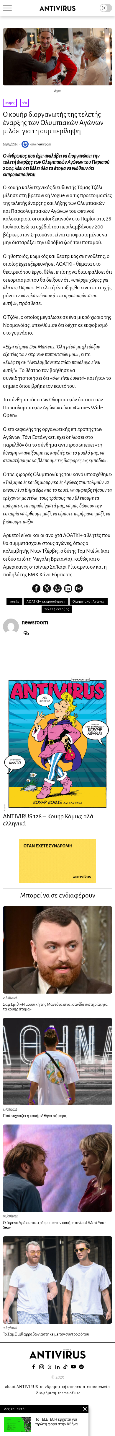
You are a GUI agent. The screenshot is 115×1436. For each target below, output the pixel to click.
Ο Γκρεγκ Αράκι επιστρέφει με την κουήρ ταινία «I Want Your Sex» (54, 1225)
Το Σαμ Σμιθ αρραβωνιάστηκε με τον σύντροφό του (46, 1334)
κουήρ (14, 601)
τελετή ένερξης (57, 609)
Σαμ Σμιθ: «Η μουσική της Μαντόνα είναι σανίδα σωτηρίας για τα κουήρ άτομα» (55, 1007)
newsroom (44, 144)
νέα (24, 103)
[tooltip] (36, 588)
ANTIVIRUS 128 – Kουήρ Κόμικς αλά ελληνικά (48, 820)
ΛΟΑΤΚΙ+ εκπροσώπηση (46, 601)
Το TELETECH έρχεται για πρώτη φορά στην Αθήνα (56, 1422)
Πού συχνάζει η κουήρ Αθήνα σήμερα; (35, 1116)
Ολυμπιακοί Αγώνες (89, 601)
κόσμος (9, 103)
